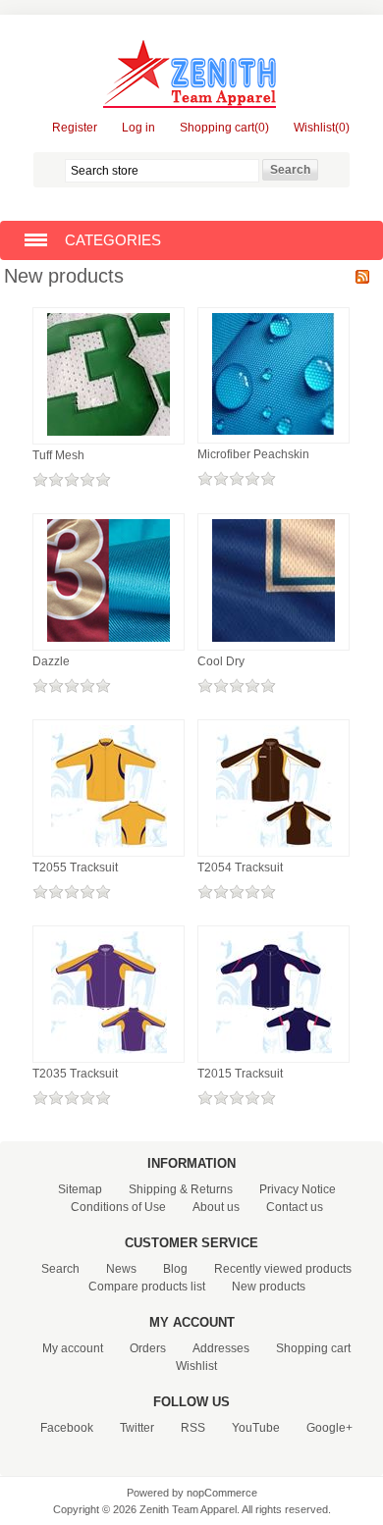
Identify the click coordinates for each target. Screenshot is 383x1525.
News (121, 1269)
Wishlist (196, 1366)
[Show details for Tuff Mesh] (108, 437)
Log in (138, 127)
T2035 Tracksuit (75, 1073)
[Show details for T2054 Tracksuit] (274, 849)
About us (216, 1207)
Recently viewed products (283, 1269)
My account (72, 1348)
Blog (175, 1269)
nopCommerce (222, 1493)
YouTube (256, 1428)
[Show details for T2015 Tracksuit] (274, 1055)
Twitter (137, 1428)
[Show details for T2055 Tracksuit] (109, 849)
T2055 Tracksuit (75, 867)
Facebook (66, 1428)
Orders (148, 1348)
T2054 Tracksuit (240, 867)
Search (60, 1269)
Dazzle (51, 661)
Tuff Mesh (58, 455)
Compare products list (146, 1286)
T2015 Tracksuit (240, 1073)
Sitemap (80, 1189)
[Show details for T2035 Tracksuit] (109, 1055)
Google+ (329, 1428)
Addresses (220, 1348)
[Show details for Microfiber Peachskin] (273, 436)
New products (268, 1286)
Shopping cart (313, 1348)
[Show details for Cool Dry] (273, 643)
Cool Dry (221, 661)
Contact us (294, 1207)
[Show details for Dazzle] (108, 643)
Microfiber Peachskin (253, 454)
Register (74, 127)
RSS (362, 277)
